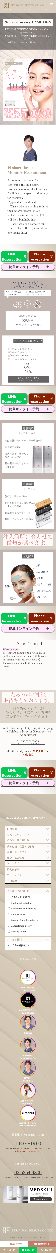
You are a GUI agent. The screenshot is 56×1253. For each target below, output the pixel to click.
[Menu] (51, 4)
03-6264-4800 (28, 1172)
